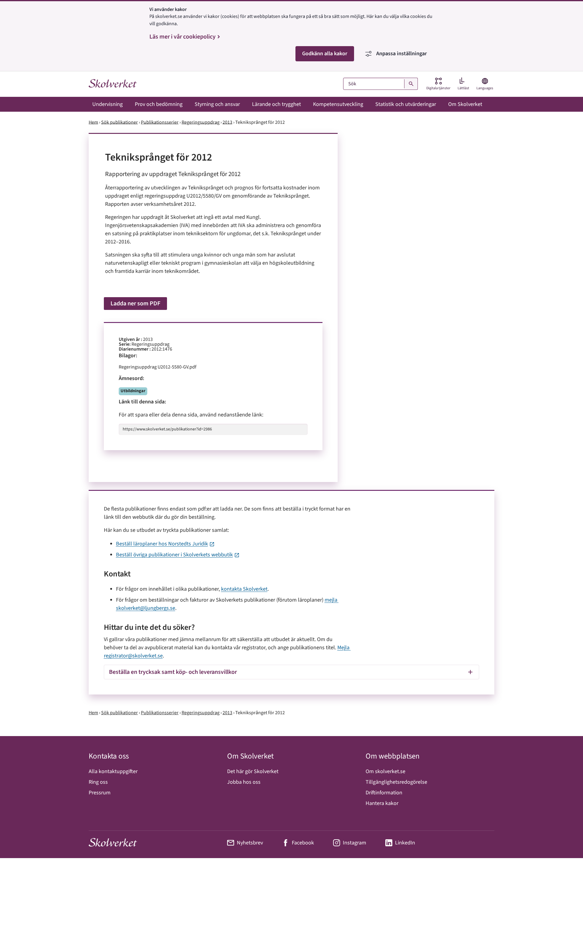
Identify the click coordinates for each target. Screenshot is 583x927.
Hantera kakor (382, 803)
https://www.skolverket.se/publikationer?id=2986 (167, 429)
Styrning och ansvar (217, 104)
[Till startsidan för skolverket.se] (113, 84)
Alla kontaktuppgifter (113, 771)
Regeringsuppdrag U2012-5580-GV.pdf (157, 367)
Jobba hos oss (244, 782)
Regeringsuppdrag (201, 122)
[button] (291, 672)
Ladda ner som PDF (135, 303)
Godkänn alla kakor (324, 53)
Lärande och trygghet (276, 104)
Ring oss (98, 782)
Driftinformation (384, 792)
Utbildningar (133, 391)
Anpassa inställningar (401, 53)
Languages (484, 84)
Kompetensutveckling (338, 104)
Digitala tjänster (438, 84)
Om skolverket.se (385, 771)
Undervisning (107, 104)
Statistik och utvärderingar (405, 104)
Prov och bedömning (158, 104)
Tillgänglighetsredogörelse (396, 782)
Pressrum (100, 792)
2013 (227, 122)
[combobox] (380, 84)
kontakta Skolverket (244, 589)
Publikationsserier (160, 122)
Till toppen (563, 908)
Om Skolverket (465, 104)
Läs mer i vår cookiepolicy (182, 36)
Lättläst (463, 88)
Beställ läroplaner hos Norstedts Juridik (162, 544)
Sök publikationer (119, 122)
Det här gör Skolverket (252, 771)
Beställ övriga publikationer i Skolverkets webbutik (174, 555)
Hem (93, 122)
